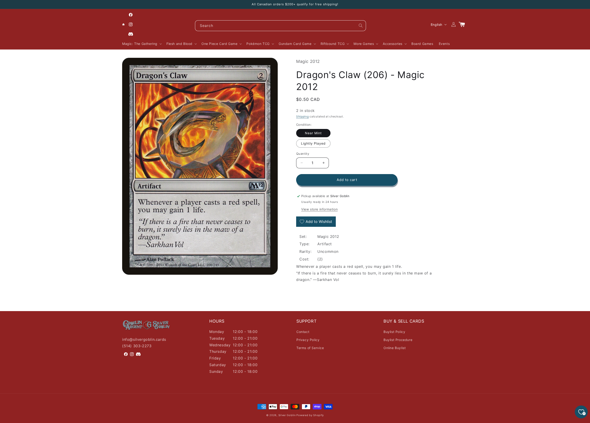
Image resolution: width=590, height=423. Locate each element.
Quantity (302, 153)
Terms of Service (310, 348)
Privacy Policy (307, 340)
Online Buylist (395, 348)
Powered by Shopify (310, 415)
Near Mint (313, 133)
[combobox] (280, 25)
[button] (141, 44)
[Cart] (464, 24)
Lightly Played (313, 143)
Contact (302, 332)
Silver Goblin (287, 415)
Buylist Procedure (398, 340)
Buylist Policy (394, 332)
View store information (319, 209)
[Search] (361, 25)
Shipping (302, 116)
